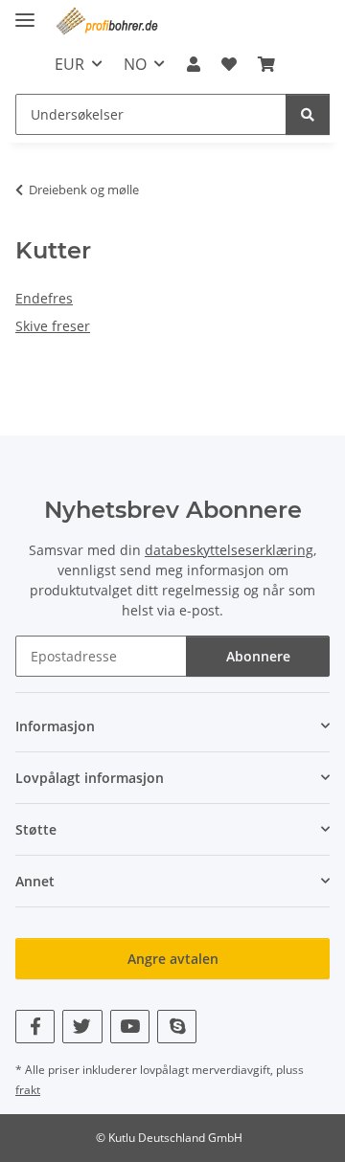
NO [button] (135, 64)
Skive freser (52, 326)
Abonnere (258, 656)
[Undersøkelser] (308, 114)
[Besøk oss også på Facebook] (35, 1026)
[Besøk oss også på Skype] (176, 1026)
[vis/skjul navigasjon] (24, 12)
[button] (192, 64)
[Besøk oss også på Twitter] (82, 1026)
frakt (27, 1090)
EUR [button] (69, 64)
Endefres (44, 298)
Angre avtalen (172, 959)
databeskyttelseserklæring (229, 550)
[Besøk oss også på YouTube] (130, 1026)
